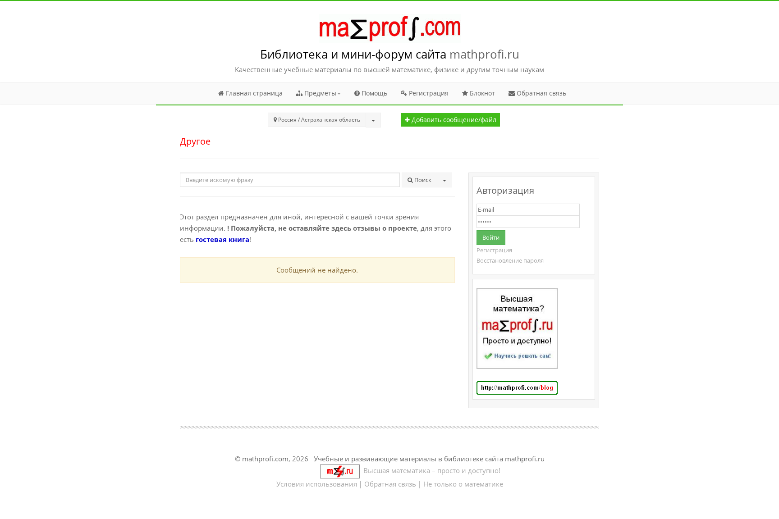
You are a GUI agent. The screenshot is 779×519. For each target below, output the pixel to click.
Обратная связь (540, 93)
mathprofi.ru (484, 54)
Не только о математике (463, 483)
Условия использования (316, 483)
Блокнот (481, 93)
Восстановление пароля (510, 260)
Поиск (422, 180)
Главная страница (253, 93)
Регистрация (428, 93)
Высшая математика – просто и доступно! (430, 470)
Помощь (373, 93)
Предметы (319, 93)
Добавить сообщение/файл (453, 120)
